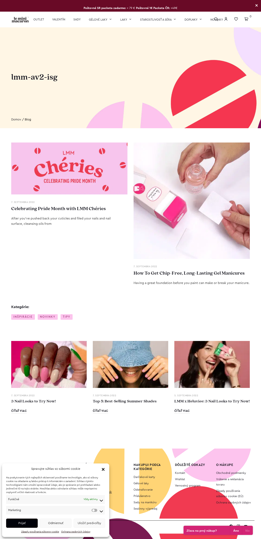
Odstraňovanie (143, 489)
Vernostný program (187, 485)
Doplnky (191, 19)
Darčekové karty (144, 477)
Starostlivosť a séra (156, 19)
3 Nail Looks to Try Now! (33, 401)
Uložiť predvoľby (89, 523)
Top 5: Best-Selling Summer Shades (125, 401)
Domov (16, 119)
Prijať (22, 523)
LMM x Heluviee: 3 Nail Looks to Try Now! (212, 401)
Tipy (66, 316)
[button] (103, 469)
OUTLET (38, 19)
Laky (124, 19)
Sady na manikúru (145, 502)
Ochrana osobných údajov (75, 531)
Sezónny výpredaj (145, 508)
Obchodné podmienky (231, 473)
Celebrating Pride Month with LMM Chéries (58, 208)
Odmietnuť (55, 523)
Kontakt (180, 473)
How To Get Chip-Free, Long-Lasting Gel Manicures (189, 273)
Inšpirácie (23, 316)
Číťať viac (19, 411)
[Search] (217, 19)
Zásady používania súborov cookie (40, 531)
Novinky (47, 316)
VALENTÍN (58, 19)
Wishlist (180, 479)
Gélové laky (98, 19)
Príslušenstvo (142, 496)
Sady (77, 19)
